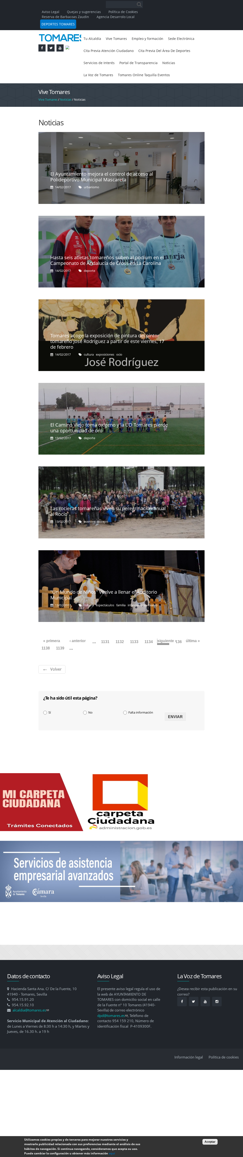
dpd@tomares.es (112, 1031)
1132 (120, 657)
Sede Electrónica (98, 51)
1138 (46, 664)
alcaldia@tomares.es (31, 1025)
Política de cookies (224, 1072)
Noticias (138, 77)
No (90, 728)
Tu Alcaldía (93, 39)
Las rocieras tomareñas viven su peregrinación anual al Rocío (108, 527)
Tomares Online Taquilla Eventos (112, 90)
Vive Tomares (119, 39)
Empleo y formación (154, 39)
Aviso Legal (51, 11)
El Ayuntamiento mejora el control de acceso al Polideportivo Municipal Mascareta (101, 192)
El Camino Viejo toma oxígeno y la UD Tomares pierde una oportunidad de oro (109, 443)
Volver (56, 684)
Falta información (140, 728)
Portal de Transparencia (105, 77)
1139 (60, 664)
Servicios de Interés (164, 64)
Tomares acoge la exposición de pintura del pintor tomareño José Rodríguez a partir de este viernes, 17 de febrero (107, 357)
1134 (149, 657)
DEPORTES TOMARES (58, 24)
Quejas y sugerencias (84, 11)
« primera (51, 656)
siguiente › (166, 656)
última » (193, 656)
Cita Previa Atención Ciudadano (146, 51)
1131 (105, 657)
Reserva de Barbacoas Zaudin (65, 16)
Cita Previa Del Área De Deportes (113, 64)
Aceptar (210, 1141)
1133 (134, 657)
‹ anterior (78, 656)
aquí (112, 1153)
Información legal (188, 1072)
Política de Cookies (123, 11)
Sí (49, 728)
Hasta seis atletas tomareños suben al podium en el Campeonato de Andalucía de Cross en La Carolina (107, 276)
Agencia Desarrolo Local (116, 16)
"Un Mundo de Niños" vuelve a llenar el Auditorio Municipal (103, 610)
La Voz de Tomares (167, 77)
